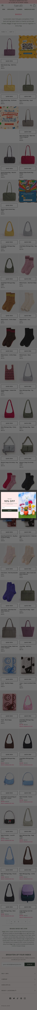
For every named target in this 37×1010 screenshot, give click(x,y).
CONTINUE (10, 510)
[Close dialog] (35, 493)
